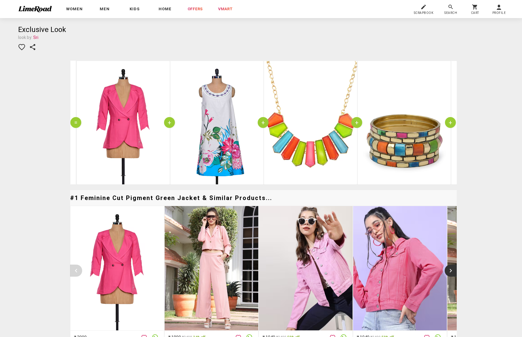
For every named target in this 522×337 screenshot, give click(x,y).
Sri (35, 37)
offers (195, 9)
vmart (225, 9)
